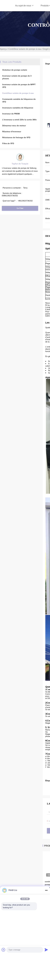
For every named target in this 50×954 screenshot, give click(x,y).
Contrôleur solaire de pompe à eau (24, 49)
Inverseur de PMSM (11, 114)
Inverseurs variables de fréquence (17, 108)
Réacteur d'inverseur (11, 131)
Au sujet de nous (23, 5)
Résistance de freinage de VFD (16, 137)
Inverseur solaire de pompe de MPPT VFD (19, 85)
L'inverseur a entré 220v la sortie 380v (19, 120)
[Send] (46, 950)
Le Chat (20, 208)
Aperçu (3, 49)
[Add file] (3, 950)
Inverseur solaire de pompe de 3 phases (16, 77)
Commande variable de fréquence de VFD (19, 100)
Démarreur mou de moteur (14, 125)
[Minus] (46, 890)
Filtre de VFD (8, 143)
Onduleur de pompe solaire (14, 70)
